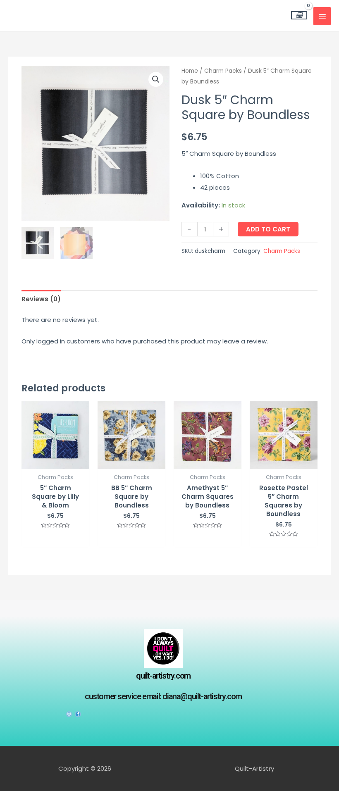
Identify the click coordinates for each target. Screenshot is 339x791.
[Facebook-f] (78, 714)
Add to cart (268, 229)
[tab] (41, 299)
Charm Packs (223, 71)
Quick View (55, 462)
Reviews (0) (41, 299)
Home (189, 71)
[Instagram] (69, 714)
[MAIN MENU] (322, 16)
